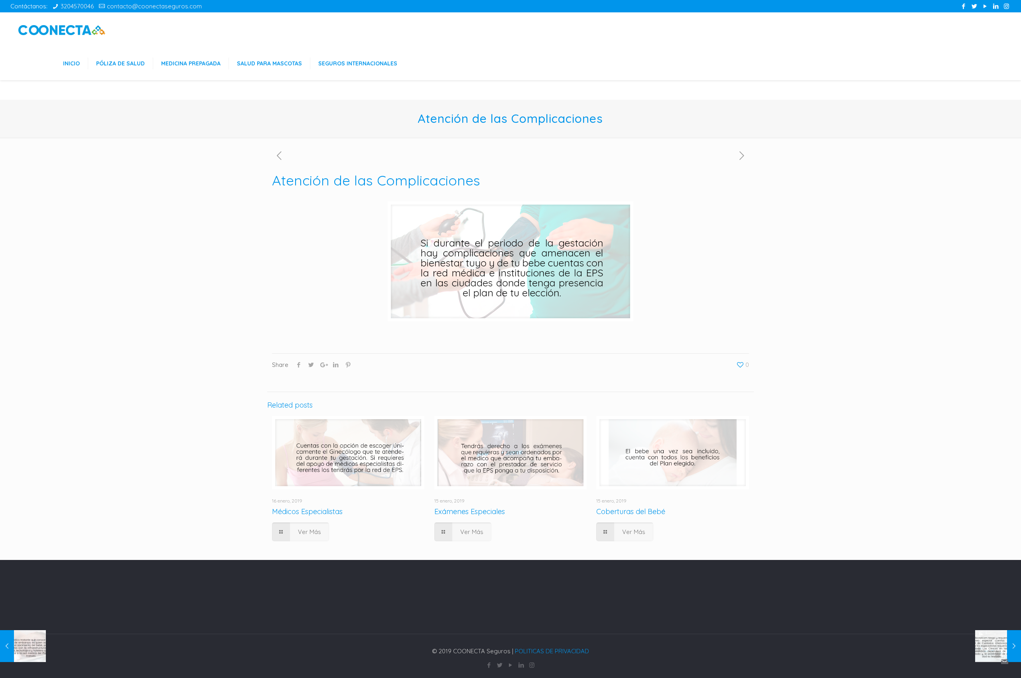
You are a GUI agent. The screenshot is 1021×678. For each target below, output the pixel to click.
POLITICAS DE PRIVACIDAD (552, 651)
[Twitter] (974, 6)
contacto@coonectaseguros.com (154, 6)
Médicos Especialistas (307, 511)
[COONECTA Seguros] (62, 29)
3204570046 (77, 6)
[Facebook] (963, 6)
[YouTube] (985, 6)
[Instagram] (1006, 6)
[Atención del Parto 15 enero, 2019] (23, 646)
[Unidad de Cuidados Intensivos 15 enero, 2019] (998, 646)
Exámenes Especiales (469, 511)
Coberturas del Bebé (630, 511)
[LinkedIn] (995, 6)
